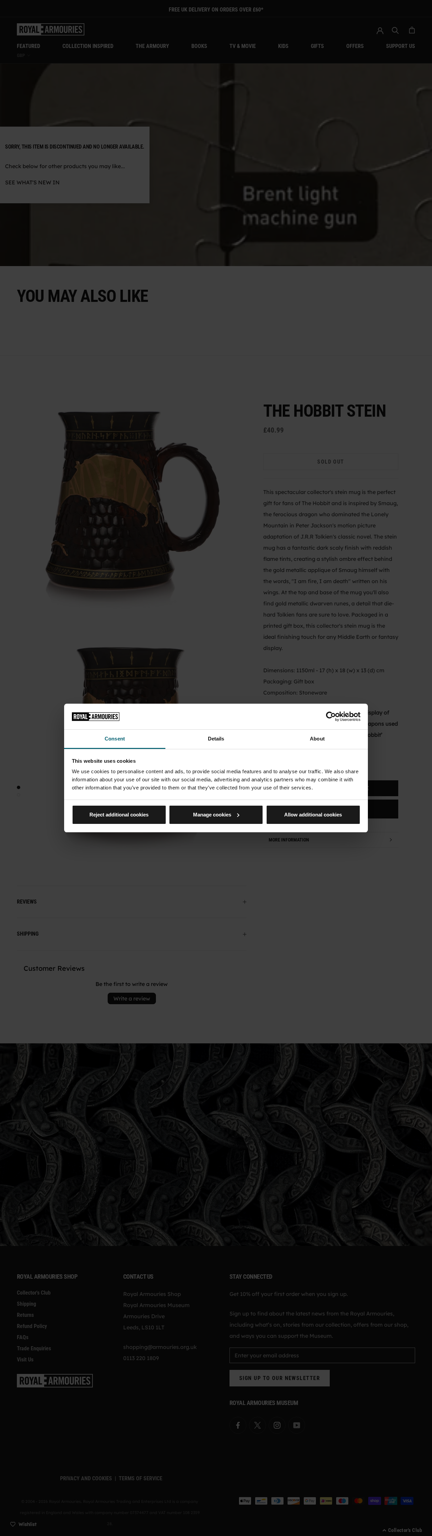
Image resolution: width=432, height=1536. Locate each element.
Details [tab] (216, 738)
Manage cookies (212, 814)
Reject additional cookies (118, 814)
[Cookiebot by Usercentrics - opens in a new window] (330, 716)
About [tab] (317, 738)
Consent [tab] (115, 738)
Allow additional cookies (313, 814)
